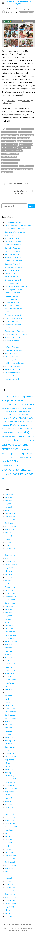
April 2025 (8, 542)
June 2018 (8, 798)
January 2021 (9, 705)
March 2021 (9, 699)
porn (15, 449)
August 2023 (9, 606)
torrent (20, 469)
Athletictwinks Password (14, 309)
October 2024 (10, 561)
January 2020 (10, 744)
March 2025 (9, 545)
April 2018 (8, 804)
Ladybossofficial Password (14, 229)
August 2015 (9, 907)
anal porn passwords (13, 129)
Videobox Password (12, 296)
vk (3, 478)
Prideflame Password (12, 302)
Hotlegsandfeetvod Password (16, 334)
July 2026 (8, 497)
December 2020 (11, 709)
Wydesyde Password (12, 337)
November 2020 (11, 712)
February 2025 (10, 549)
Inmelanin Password (12, 277)
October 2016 (10, 862)
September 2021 (11, 680)
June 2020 (8, 728)
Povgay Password (11, 357)
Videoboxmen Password (14, 299)
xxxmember (12, 12)
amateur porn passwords (22, 396)
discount (15, 418)
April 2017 (8, 843)
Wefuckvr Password (12, 347)
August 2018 (9, 792)
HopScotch (7, 924)
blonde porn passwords (22, 412)
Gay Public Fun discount (24, 141)
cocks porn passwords (25, 132)
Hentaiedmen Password (13, 350)
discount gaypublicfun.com (10, 135)
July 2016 (8, 872)
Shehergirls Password (12, 369)
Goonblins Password (12, 264)
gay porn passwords (24, 138)
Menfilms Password (12, 321)
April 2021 (8, 696)
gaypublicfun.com (11, 115)
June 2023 (8, 613)
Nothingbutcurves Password (15, 363)
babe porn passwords (11, 408)
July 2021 (8, 686)
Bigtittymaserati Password (14, 331)
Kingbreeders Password (13, 238)
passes (30, 440)
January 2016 (9, 891)
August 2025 (9, 529)
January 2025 (9, 552)
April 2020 (8, 734)
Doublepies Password (13, 325)
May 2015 (8, 916)
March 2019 (9, 769)
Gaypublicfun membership (10, 153)
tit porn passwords (7, 172)
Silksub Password (11, 353)
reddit (11, 461)
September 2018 (11, 788)
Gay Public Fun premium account (12, 150)
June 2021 (8, 689)
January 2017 (9, 852)
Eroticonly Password (12, 251)
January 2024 (10, 590)
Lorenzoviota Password (13, 242)
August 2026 (9, 494)
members (21, 436)
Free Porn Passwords (26, 12)
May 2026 (8, 504)
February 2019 (10, 773)
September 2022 (11, 641)
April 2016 (8, 881)
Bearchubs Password (12, 306)
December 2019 (10, 747)
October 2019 (10, 753)
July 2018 (8, 795)
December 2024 (11, 555)
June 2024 (8, 574)
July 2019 (8, 763)
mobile (14, 440)
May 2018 (8, 801)
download (27, 418)
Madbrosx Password (12, 293)
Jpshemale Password (12, 366)
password (8, 444)
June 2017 (8, 836)
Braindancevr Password (13, 258)
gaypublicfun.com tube (26, 166)
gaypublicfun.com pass (9, 156)
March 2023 (9, 622)
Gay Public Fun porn (24, 147)
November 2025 (11, 520)
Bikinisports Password (13, 280)
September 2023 (11, 603)
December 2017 (10, 817)
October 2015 (10, 900)
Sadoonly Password (12, 254)
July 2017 (8, 833)
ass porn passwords (27, 129)
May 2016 (8, 878)
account (7, 396)
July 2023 (8, 609)
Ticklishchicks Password (13, 318)
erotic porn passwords (7, 421)
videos (29, 474)
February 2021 (10, 702)
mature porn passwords (8, 436)
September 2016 (11, 865)
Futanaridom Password (13, 261)
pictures (7, 449)
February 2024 (10, 587)
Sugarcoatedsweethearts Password (18, 226)
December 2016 (10, 856)
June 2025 (8, 536)
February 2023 (10, 625)
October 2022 (10, 638)
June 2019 (8, 766)
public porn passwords (26, 169)
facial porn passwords (27, 135)
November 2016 (10, 859)
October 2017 (10, 824)
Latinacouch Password (13, 274)
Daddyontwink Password (14, 312)
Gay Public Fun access (8, 141)
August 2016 (9, 868)
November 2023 (11, 597)
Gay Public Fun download (9, 144)
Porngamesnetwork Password (16, 286)
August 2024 (9, 568)
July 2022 (8, 648)
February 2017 (10, 849)
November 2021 (10, 673)
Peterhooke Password (13, 245)
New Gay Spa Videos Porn (18, 184)
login (28, 432)
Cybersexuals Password (13, 376)
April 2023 (8, 619)
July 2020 (8, 725)
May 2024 (8, 577)
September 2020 (11, 718)
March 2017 (9, 846)
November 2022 (11, 635)
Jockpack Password (12, 344)
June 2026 (8, 501)
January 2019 (9, 776)
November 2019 (10, 750)
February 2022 (10, 664)
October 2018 (10, 785)
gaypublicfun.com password (10, 160)
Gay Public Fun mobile (26, 144)
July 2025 (8, 533)
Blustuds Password (12, 341)
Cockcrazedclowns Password (15, 232)
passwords (21, 444)
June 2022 (8, 651)
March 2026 (9, 510)
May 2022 (8, 654)
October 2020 (10, 715)
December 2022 (10, 632)
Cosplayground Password (14, 283)
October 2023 (10, 600)
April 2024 (8, 581)
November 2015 (10, 897)
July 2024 (8, 571)
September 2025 (11, 526)
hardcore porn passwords (14, 428)
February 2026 (10, 513)
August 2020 (9, 721)
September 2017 (11, 827)
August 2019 (9, 760)
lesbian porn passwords (16, 432)
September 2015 (11, 904)
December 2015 (10, 894)
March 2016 (9, 884)
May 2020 (8, 731)
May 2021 (8, 693)
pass (22, 440)
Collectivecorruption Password (16, 328)
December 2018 (10, 779)
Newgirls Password (12, 379)
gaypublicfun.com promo (9, 163)
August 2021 (9, 683)
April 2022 (8, 657)
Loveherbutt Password (13, 373)
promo (27, 453)
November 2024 (11, 558)
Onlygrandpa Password (13, 360)
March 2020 (9, 737)
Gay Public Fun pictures (9, 147)
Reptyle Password (11, 235)
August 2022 (9, 645)
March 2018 (9, 808)
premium (17, 453)
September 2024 (11, 565)
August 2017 (9, 830)
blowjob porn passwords (9, 132)
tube (13, 474)
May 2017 (8, 840)
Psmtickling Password (13, 315)
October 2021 (10, 677)
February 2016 (10, 888)
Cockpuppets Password (13, 222)
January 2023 (9, 629)
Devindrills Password (12, 248)
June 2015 (8, 913)
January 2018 (9, 814)
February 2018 (10, 811)
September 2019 (11, 757)
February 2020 (10, 741)
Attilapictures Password (13, 270)
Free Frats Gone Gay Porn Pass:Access (18, 192)
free (12, 424)
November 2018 (10, 782)
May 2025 (8, 539)
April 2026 (8, 507)
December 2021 (10, 670)
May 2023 (8, 616)
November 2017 (10, 820)
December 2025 (10, 517)
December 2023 (10, 593)
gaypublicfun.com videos (9, 169)
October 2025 (10, 523)
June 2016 (8, 875)
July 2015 (8, 910)
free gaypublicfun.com (8, 138)
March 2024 (9, 584)
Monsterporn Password (13, 267)
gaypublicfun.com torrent (9, 166)
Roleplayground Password (14, 290)
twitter (20, 474)
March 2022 (9, 661)
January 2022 (9, 667)
